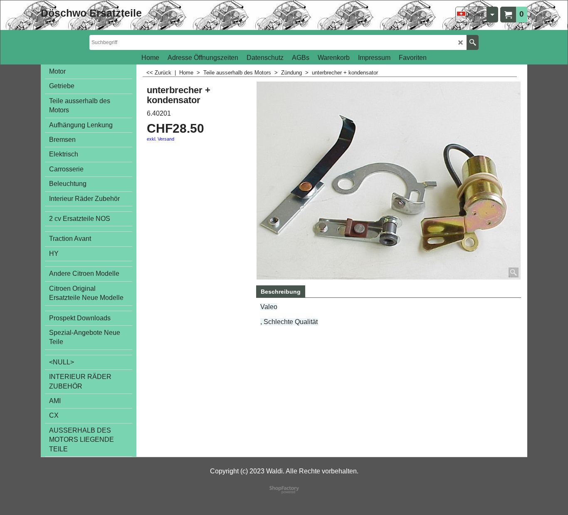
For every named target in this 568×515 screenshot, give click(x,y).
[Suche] (473, 42)
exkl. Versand (160, 138)
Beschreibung (281, 291)
